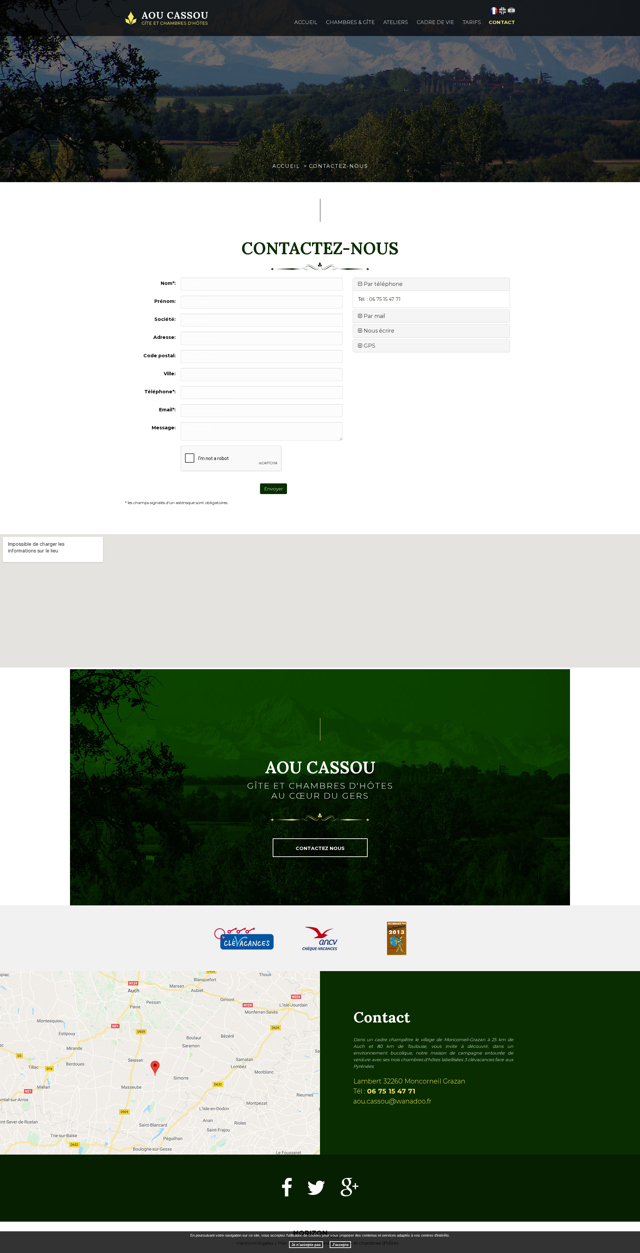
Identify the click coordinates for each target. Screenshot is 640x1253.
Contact (502, 22)
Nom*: (168, 283)
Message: (164, 428)
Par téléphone (382, 284)
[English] (502, 10)
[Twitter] (316, 1188)
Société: (165, 319)
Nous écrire (378, 331)
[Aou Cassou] (166, 18)
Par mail (373, 316)
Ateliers (395, 22)
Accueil (305, 22)
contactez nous (320, 848)
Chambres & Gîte (350, 22)
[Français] (494, 10)
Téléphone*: (160, 392)
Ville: (170, 374)
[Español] (511, 10)
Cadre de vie (435, 22)
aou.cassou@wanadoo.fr (392, 1101)
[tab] (431, 284)
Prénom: (165, 301)
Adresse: (164, 337)
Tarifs (472, 22)
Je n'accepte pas (306, 1244)
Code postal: (159, 356)
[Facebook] (286, 1188)
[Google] (349, 1188)
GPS (368, 346)
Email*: (167, 410)
